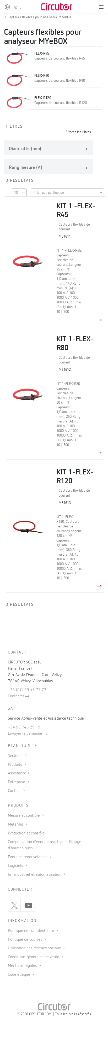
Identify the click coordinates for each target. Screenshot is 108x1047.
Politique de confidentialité (31, 931)
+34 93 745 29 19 (24, 727)
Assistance (17, 773)
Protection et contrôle (27, 833)
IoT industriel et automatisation (35, 875)
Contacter (16, 696)
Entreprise (17, 782)
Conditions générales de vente (34, 957)
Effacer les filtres (78, 132)
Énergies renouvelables (28, 857)
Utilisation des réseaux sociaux (35, 948)
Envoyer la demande (25, 734)
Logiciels (16, 866)
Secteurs (16, 756)
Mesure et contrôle (24, 816)
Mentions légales (23, 966)
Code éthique (19, 975)
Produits (15, 765)
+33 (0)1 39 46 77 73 (27, 690)
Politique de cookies (25, 940)
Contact (15, 791)
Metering (16, 824)
